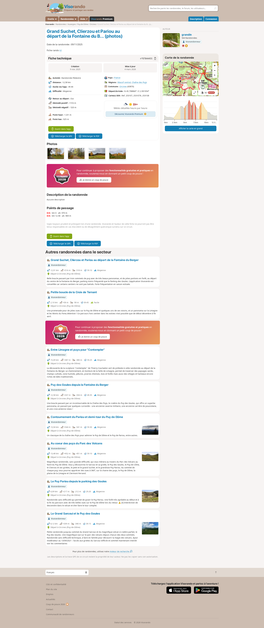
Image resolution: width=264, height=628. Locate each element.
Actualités (50, 599)
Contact (49, 609)
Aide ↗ (83, 18)
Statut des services (123, 622)
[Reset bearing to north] (214, 75)
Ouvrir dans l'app (63, 129)
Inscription (196, 18)
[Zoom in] (214, 65)
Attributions (167, 94)
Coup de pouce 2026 (55, 604)
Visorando (49, 24)
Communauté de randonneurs (60, 614)
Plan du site (51, 589)
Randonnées (67, 18)
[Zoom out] (214, 70)
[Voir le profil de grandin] (171, 40)
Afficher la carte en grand (191, 128)
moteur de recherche (120, 551)
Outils (51, 18)
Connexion (211, 18)
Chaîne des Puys (139, 82)
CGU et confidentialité (56, 584)
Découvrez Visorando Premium (129, 114)
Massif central (124, 82)
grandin (187, 34)
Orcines (123, 86)
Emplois (49, 594)
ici (61, 50)
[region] (191, 79)
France (117, 77)
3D (209, 92)
